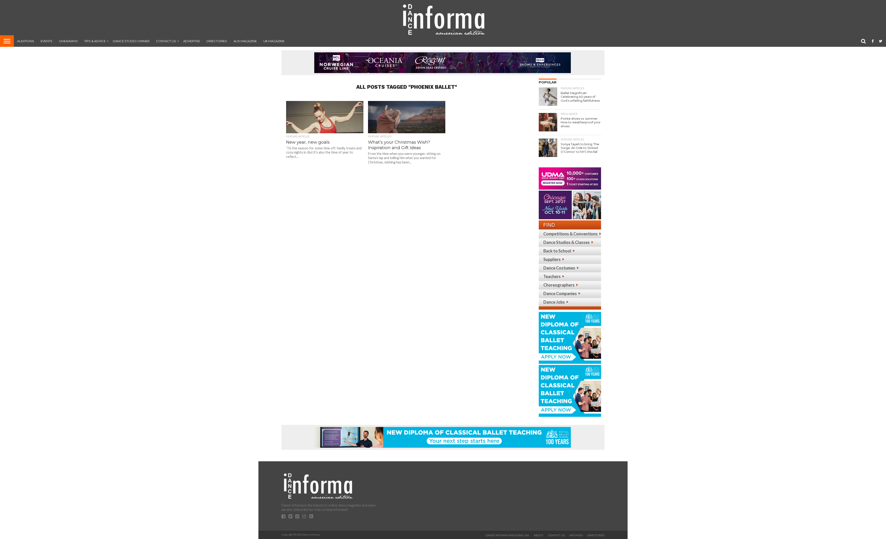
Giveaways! (68, 41)
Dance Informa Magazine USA (507, 535)
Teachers (552, 276)
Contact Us (166, 41)
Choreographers (559, 284)
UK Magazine (273, 41)
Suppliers (552, 259)
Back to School (557, 250)
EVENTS (46, 41)
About (538, 535)
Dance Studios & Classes (566, 242)
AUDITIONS (25, 41)
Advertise (191, 41)
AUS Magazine (245, 41)
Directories (217, 41)
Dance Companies (560, 293)
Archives (576, 535)
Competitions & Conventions (570, 233)
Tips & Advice (95, 41)
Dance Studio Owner (131, 41)
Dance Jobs (554, 302)
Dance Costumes (559, 267)
